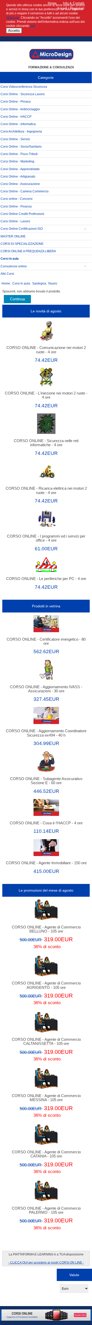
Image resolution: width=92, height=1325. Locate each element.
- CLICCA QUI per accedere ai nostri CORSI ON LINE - (46, 1262)
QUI (33, 25)
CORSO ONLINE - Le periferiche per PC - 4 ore (46, 579)
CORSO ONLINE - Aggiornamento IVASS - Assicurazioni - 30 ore (46, 689)
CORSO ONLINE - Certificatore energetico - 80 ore (46, 641)
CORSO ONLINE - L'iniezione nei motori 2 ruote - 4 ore (46, 395)
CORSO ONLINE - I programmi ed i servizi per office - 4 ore (46, 538)
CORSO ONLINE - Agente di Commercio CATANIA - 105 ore (46, 1154)
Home (52, 3)
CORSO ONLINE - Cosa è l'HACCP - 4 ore (46, 823)
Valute (74, 1275)
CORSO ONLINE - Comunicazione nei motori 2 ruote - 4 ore (46, 350)
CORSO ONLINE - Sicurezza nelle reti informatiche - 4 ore (46, 443)
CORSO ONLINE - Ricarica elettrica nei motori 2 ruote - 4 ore (46, 490)
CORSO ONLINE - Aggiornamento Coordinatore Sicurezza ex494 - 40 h (46, 733)
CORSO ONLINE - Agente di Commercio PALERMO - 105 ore (46, 1210)
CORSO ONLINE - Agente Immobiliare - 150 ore (46, 863)
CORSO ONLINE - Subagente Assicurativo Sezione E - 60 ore (46, 781)
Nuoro (52, 283)
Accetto (14, 30)
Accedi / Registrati (70, 8)
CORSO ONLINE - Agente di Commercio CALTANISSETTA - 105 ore (46, 1041)
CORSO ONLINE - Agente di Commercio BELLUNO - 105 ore (46, 929)
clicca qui (12, 17)
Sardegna (39, 283)
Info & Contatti (73, 3)
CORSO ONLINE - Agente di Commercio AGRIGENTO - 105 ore (46, 985)
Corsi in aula (21, 283)
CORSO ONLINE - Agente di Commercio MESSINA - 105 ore (46, 1098)
